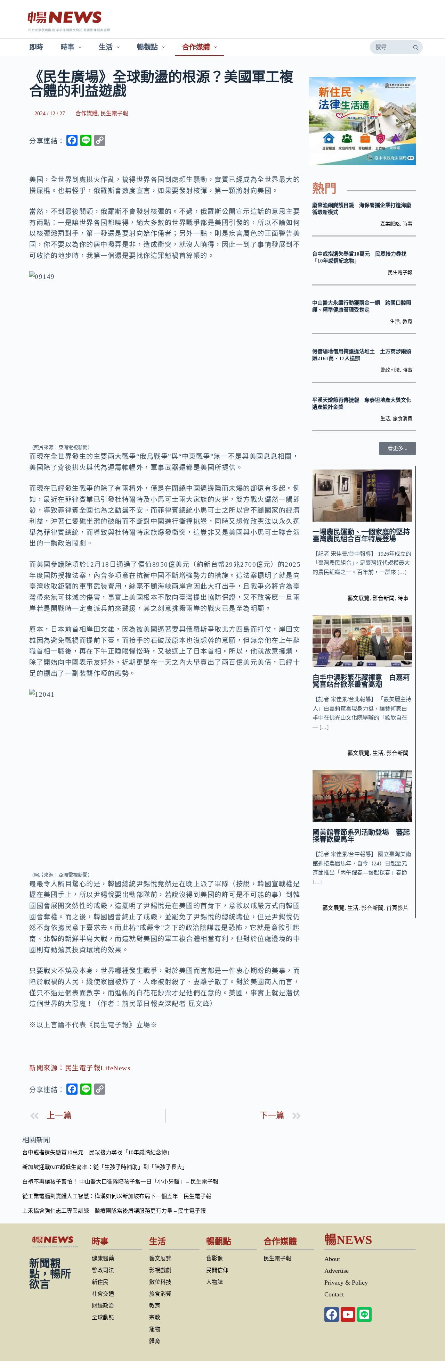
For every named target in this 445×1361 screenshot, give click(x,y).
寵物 (154, 1329)
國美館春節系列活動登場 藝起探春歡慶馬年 (361, 836)
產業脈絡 (390, 223)
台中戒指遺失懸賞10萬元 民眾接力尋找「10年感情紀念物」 (97, 1152)
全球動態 (103, 1317)
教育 (407, 321)
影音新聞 (383, 598)
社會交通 (103, 1294)
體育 (154, 1341)
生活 (106, 47)
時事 (67, 47)
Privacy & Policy (346, 1282)
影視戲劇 (160, 1270)
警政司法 (390, 370)
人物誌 (214, 1282)
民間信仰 (217, 1270)
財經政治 (103, 1306)
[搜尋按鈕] (415, 47)
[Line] (364, 1314)
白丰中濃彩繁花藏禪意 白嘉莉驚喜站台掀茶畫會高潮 (361, 681)
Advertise (336, 1270)
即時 (36, 47)
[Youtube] (348, 1314)
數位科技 (160, 1282)
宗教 (154, 1317)
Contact (334, 1294)
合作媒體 (196, 47)
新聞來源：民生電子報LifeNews (79, 1068)
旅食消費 (402, 418)
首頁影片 (397, 908)
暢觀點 (147, 47)
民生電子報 (114, 113)
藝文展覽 (358, 598)
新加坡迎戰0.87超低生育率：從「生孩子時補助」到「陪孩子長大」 (105, 1167)
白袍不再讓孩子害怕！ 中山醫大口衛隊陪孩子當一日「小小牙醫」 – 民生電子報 (120, 1182)
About (332, 1258)
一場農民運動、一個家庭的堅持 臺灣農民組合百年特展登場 (365, 535)
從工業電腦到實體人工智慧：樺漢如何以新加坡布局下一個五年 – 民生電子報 (116, 1196)
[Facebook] (331, 1314)
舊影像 (214, 1258)
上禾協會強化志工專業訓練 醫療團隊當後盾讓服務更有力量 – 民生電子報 (114, 1211)
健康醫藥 (103, 1258)
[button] (397, 448)
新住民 (100, 1282)
